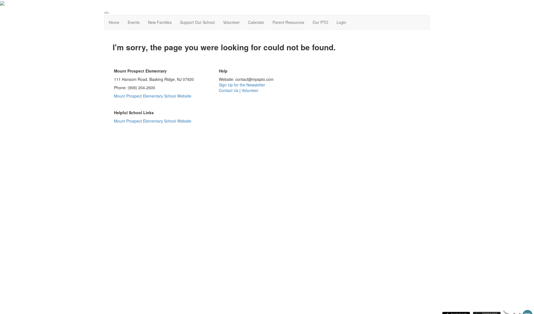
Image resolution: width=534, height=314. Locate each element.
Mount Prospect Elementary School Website (153, 96)
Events (134, 22)
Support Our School (197, 22)
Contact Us (228, 90)
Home (114, 22)
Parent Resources (288, 22)
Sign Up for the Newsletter (242, 85)
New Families (160, 22)
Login (341, 22)
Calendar (256, 22)
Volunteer (231, 22)
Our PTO (320, 22)
